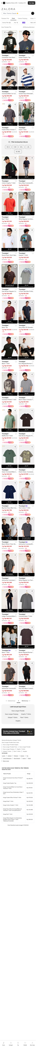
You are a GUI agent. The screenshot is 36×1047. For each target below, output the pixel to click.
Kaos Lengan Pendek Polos (10, 747)
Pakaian (16, 755)
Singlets (18, 721)
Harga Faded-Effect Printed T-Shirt (12, 797)
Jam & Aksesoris (7, 758)
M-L (21, 147)
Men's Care (6, 761)
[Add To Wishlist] (16, 55)
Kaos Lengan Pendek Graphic (10, 744)
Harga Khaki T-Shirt (8, 801)
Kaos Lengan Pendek (18, 711)
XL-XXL (18, 151)
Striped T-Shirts (12, 717)
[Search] (32, 13)
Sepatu (22, 755)
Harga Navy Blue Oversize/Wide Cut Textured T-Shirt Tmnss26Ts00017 (12, 809)
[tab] (5, 18)
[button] (18, 3)
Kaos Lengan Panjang (11, 714)
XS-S (8, 147)
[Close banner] (2, 3)
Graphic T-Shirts (26, 714)
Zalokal (10, 755)
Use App (31, 3)
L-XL (28, 147)
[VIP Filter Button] (24, 22)
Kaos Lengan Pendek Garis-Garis (10, 742)
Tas (27, 755)
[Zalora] (18, 9)
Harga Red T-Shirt (7, 814)
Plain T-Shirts (24, 717)
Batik (29, 758)
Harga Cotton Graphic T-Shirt (10, 805)
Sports (24, 758)
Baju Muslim (17, 758)
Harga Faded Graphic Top (9, 783)
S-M (15, 147)
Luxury (3, 755)
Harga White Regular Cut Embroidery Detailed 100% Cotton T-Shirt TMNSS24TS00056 (12, 819)
